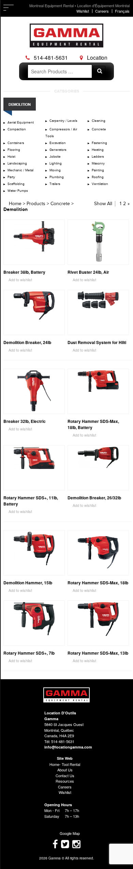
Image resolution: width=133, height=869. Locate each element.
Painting (98, 170)
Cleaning (98, 121)
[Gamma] (66, 43)
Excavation (57, 143)
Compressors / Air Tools (61, 132)
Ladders (98, 157)
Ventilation (100, 184)
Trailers (54, 184)
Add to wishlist (17, 280)
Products (36, 203)
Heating (98, 150)
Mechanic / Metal (20, 170)
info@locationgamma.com (68, 747)
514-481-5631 (50, 57)
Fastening (99, 143)
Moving (55, 170)
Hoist (11, 157)
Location (96, 57)
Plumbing (56, 177)
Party (11, 177)
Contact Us (65, 775)
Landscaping (17, 163)
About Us (65, 769)
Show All (103, 203)
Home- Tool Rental (64, 764)
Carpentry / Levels (63, 121)
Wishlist (82, 11)
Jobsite (55, 157)
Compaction (17, 129)
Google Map (67, 833)
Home (15, 203)
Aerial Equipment (21, 122)
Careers (102, 11)
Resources (65, 781)
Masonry (98, 163)
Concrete (99, 129)
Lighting (55, 163)
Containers (16, 143)
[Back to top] (66, 700)
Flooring (14, 150)
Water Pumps (18, 191)
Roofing (98, 177)
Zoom (59, 260)
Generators (57, 150)
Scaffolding (16, 184)
